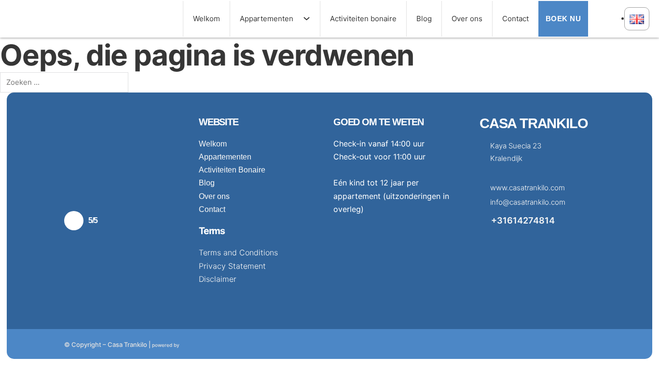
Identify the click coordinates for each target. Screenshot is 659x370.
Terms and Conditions (238, 252)
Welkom (206, 18)
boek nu (563, 18)
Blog (424, 18)
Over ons (467, 18)
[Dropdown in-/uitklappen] (311, 18)
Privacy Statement (232, 266)
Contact (515, 18)
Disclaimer (217, 279)
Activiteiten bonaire (363, 18)
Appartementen (266, 18)
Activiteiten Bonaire (232, 170)
